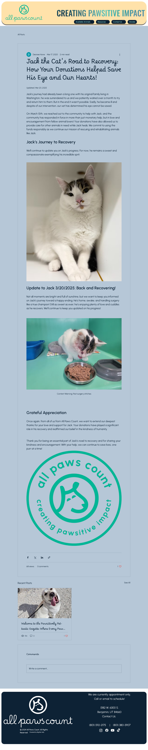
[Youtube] (113, 730)
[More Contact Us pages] (123, 22)
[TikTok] (118, 730)
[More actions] (120, 54)
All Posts (21, 34)
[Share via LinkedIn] (42, 557)
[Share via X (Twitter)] (35, 557)
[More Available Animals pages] (91, 22)
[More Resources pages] (107, 22)
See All (127, 582)
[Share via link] (49, 557)
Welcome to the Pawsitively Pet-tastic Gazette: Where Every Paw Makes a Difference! (42, 627)
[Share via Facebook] (27, 557)
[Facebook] (107, 730)
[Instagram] (101, 730)
